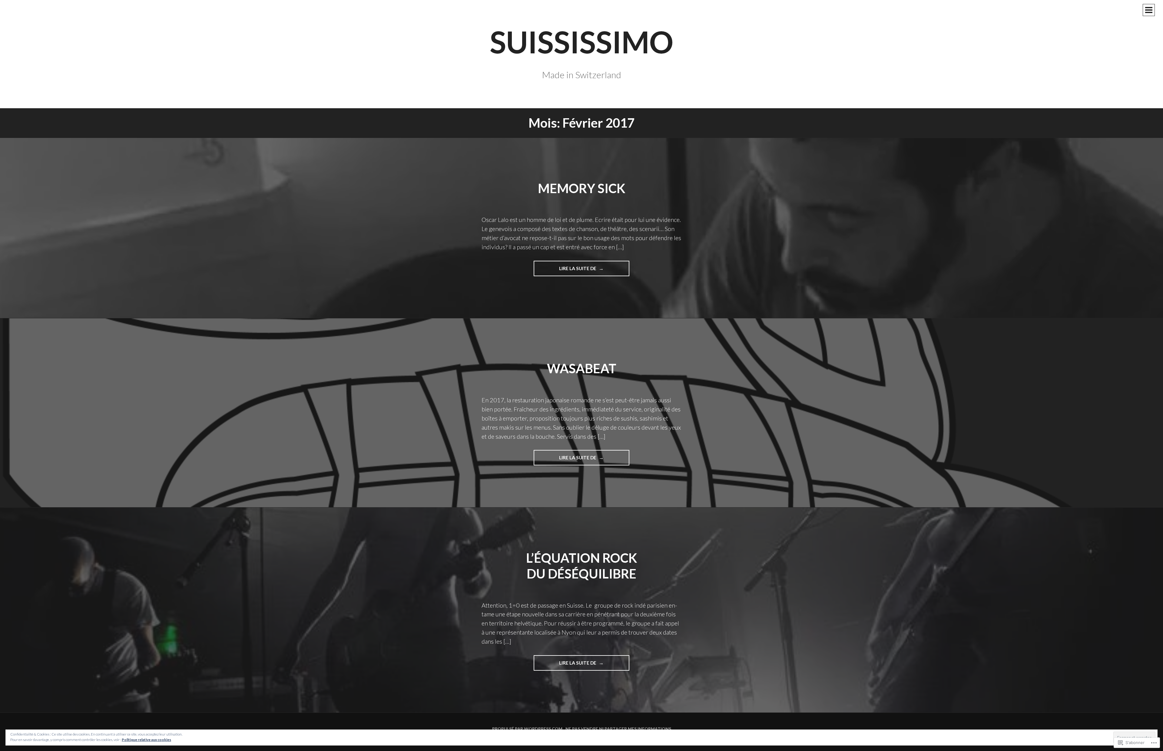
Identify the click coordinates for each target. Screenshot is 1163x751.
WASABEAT (581, 368)
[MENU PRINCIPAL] (1149, 10)
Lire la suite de (566, 270)
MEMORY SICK (581, 188)
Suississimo (581, 41)
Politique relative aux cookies (146, 739)
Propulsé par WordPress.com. (527, 728)
